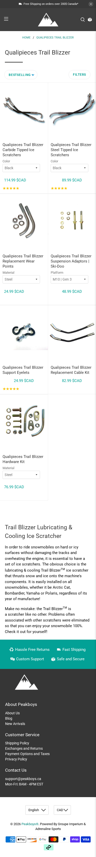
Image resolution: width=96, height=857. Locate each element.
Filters (79, 74)
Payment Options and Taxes (27, 754)
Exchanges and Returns (24, 748)
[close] (90, 4)
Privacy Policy (16, 759)
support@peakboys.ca (23, 779)
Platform (57, 272)
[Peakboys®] (48, 19)
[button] (20, 74)
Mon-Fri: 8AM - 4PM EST (24, 784)
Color (6, 161)
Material (8, 272)
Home (26, 37)
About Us (12, 713)
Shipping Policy (17, 743)
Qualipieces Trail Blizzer (55, 37)
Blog (8, 718)
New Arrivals (15, 724)
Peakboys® (30, 824)
